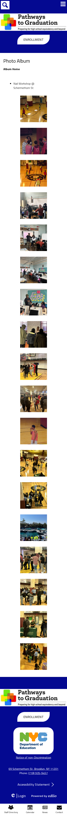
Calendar (30, 812)
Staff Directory (11, 812)
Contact (59, 812)
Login (19, 796)
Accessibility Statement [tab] (34, 784)
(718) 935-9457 (38, 773)
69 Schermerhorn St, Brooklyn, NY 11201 (33, 769)
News (45, 812)
